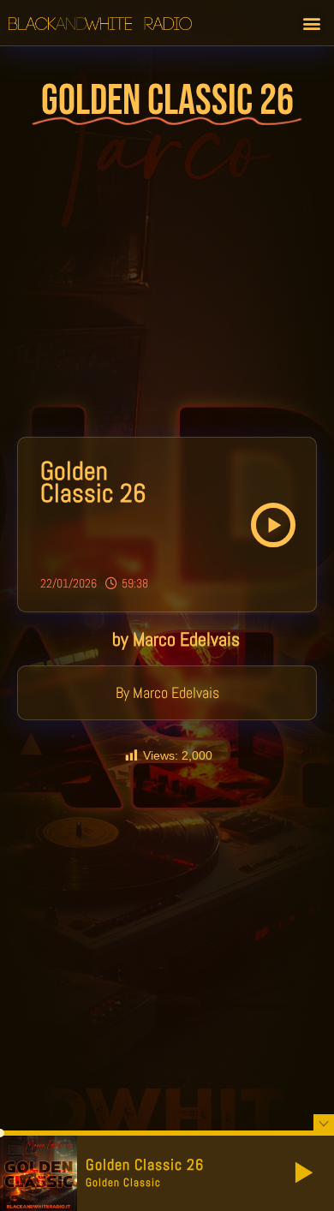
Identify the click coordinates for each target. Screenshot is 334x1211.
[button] (311, 23)
